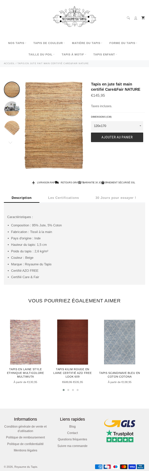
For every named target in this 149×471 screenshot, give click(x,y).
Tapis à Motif (73, 54)
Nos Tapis (16, 43)
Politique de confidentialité (25, 444)
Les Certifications (63, 198)
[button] (63, 390)
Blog (72, 426)
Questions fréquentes (72, 439)
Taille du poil (41, 54)
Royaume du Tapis (25, 466)
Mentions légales (25, 450)
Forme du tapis (122, 43)
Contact (72, 433)
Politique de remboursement (25, 437)
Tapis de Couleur (48, 43)
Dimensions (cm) (101, 117)
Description (22, 198)
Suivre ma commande (72, 446)
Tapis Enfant (104, 54)
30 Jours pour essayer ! (115, 198)
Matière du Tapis (86, 43)
